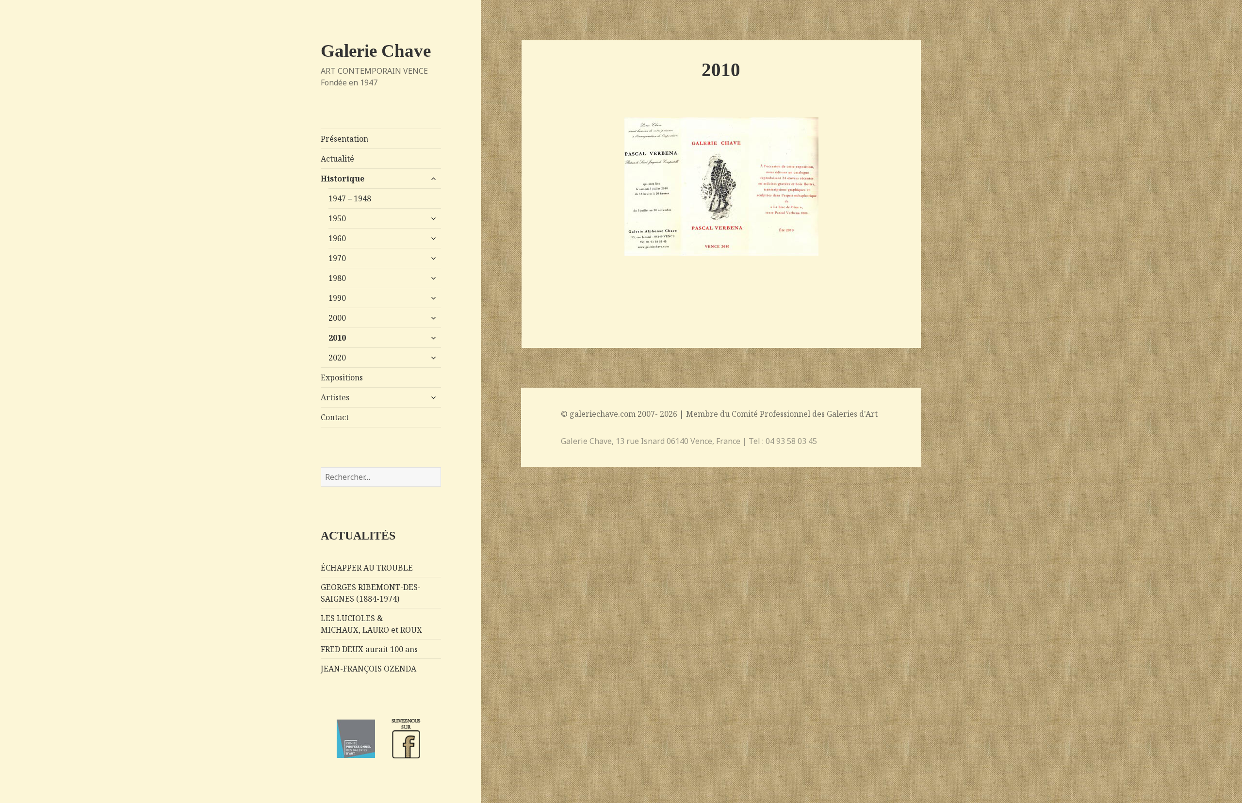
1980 (337, 278)
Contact (335, 417)
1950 (337, 218)
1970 (337, 258)
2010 (337, 337)
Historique (342, 178)
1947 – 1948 (349, 198)
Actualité (337, 158)
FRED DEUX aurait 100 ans (369, 649)
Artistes (335, 397)
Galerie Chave (376, 51)
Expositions (342, 377)
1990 (337, 298)
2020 (337, 357)
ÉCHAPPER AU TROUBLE (367, 567)
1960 (337, 238)
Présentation (344, 138)
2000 (337, 317)
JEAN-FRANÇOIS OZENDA (368, 668)
